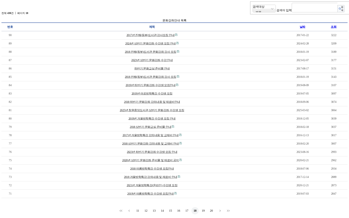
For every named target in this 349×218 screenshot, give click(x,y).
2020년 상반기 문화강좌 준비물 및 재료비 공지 (150, 160)
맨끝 (227, 210)
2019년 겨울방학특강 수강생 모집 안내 (152, 118)
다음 (219, 210)
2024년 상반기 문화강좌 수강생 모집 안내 (150, 43)
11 (137, 210)
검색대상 (258, 6)
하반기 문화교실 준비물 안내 (152, 68)
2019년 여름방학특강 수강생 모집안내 (150, 193)
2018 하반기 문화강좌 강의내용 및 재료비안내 (152, 101)
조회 (333, 26)
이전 (129, 210)
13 (154, 210)
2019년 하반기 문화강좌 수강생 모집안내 (150, 85)
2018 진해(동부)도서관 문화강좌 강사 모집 (150, 51)
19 (203, 210)
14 (162, 210)
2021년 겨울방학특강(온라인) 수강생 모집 (152, 185)
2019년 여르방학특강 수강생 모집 (152, 93)
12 (146, 210)
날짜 (302, 26)
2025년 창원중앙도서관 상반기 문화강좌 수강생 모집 (152, 110)
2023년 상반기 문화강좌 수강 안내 (152, 60)
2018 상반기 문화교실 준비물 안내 (150, 126)
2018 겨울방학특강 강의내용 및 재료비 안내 (150, 176)
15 (170, 210)
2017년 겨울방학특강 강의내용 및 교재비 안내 (150, 135)
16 (178, 210)
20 (211, 210)
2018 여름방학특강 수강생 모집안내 (152, 168)
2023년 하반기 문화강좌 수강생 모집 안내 (152, 151)
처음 (121, 210)
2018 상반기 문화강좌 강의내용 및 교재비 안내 (150, 143)
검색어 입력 (284, 10)
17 (186, 210)
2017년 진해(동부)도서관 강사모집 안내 (150, 35)
